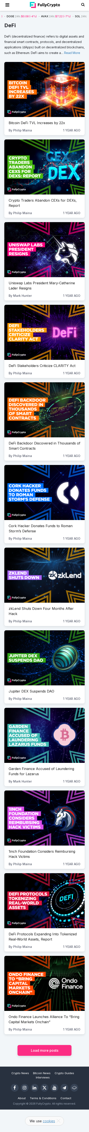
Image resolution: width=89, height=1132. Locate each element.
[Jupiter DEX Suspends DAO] (44, 657)
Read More (72, 53)
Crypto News (20, 1073)
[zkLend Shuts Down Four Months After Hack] (44, 575)
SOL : (73, 16)
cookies (49, 1121)
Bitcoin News (42, 1073)
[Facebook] (15, 1088)
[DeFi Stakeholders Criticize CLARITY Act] (44, 332)
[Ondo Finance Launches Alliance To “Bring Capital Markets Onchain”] (44, 983)
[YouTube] (54, 1088)
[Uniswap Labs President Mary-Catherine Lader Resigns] (44, 249)
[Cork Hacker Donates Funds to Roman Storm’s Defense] (44, 492)
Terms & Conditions (43, 1098)
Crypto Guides (64, 1073)
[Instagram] (25, 1088)
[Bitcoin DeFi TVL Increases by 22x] (44, 89)
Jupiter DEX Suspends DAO (31, 691)
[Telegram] (64, 1088)
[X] (44, 1088)
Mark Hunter (22, 295)
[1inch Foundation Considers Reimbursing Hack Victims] (44, 818)
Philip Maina (22, 130)
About (22, 1098)
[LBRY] (74, 1088)
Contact (65, 1098)
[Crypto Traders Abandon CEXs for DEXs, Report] (44, 166)
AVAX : (39, 16)
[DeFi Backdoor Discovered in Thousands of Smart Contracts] (44, 409)
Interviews (43, 1077)
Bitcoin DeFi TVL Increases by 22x (37, 123)
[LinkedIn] (34, 1088)
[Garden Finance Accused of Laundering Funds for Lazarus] (44, 735)
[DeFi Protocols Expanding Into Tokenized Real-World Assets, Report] (44, 900)
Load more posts (44, 1050)
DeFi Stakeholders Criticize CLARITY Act (42, 366)
